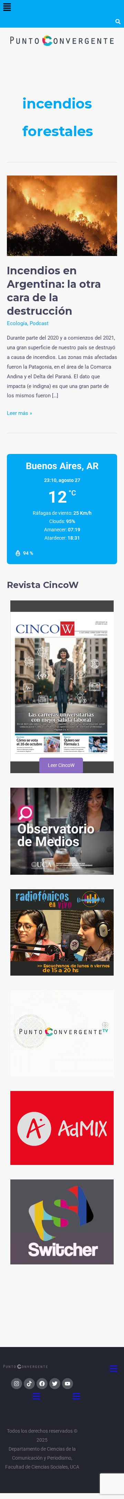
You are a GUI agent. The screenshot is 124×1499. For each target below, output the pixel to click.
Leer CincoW (61, 765)
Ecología (17, 323)
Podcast (39, 323)
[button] (7, 7)
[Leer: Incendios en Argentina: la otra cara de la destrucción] (62, 215)
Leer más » (19, 412)
